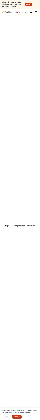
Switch (28, 4)
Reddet (6, 417)
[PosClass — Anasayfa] (7, 12)
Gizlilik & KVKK (25, 412)
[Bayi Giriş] (25, 12)
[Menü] (36, 12)
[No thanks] (36, 4)
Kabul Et (17, 417)
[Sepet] (30, 12)
